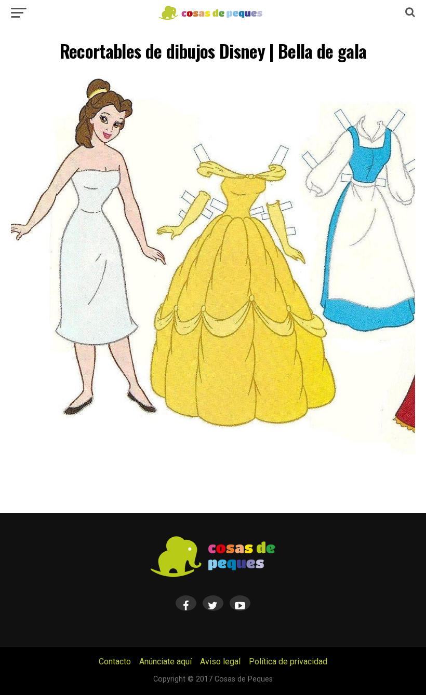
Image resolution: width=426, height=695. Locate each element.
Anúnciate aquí (165, 661)
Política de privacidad (288, 661)
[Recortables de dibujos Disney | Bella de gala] (213, 454)
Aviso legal (220, 661)
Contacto (115, 661)
